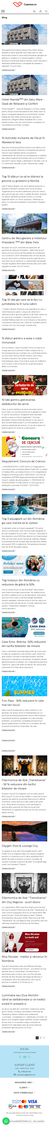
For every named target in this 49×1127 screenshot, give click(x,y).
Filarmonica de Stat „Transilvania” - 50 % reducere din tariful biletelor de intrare (24, 784)
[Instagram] (29, 1057)
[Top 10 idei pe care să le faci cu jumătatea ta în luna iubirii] (24, 285)
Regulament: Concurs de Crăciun (23, 461)
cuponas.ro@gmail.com (25, 1075)
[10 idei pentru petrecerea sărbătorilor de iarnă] (24, 385)
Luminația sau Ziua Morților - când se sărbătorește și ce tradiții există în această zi (23, 999)
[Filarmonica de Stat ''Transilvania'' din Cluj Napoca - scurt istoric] (24, 883)
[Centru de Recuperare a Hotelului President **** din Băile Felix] (24, 223)
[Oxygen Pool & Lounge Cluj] (24, 831)
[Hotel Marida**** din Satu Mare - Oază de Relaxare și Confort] (24, 85)
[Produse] (3, 12)
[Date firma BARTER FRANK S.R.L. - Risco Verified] (24, 1121)
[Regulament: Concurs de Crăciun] (24, 447)
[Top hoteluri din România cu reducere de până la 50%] (24, 566)
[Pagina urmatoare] (43, 1037)
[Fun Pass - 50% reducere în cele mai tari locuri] (24, 686)
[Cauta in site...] (46, 11)
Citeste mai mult (8, 70)
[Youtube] (24, 1057)
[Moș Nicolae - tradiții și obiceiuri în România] (24, 942)
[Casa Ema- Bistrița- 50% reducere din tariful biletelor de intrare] (24, 627)
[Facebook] (20, 1057)
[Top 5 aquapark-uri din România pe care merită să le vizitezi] (24, 504)
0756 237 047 (26, 1072)
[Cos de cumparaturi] (40, 11)
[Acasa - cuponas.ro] (24, 4)
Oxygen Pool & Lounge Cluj (20, 845)
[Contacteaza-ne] (34, 11)
